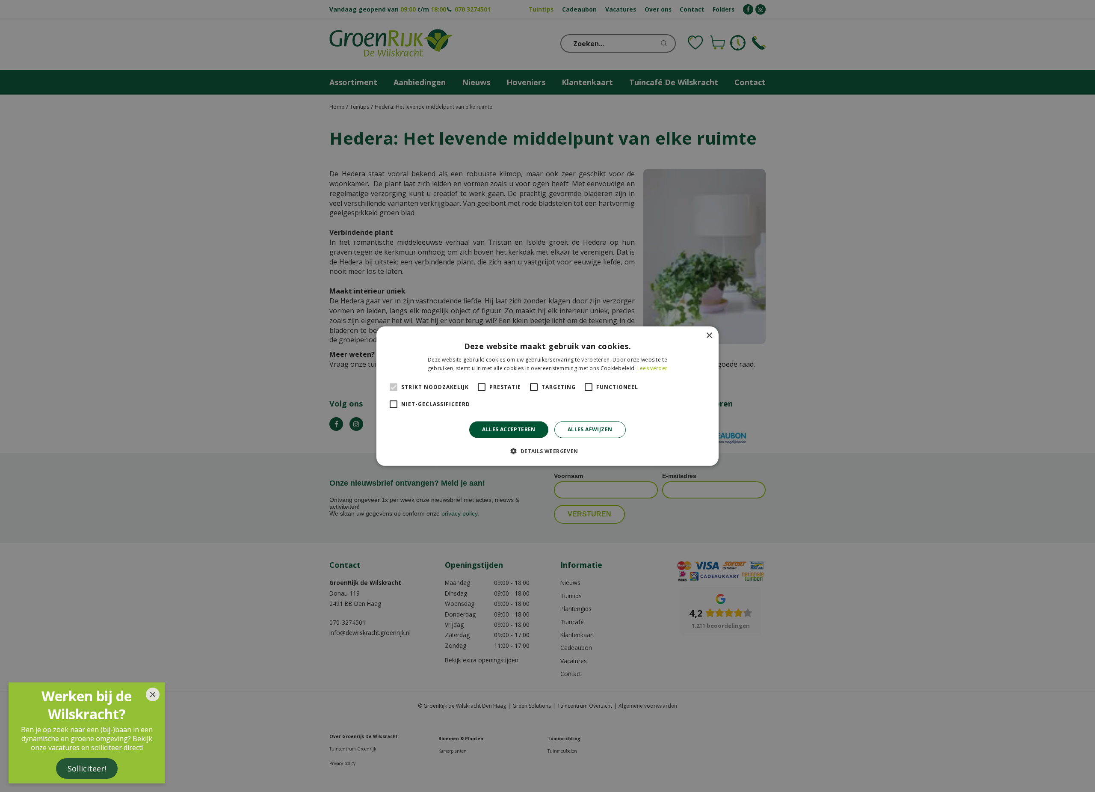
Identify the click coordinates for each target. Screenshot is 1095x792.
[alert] (547, 396)
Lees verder (652, 368)
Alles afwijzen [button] (590, 429)
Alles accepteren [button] (508, 429)
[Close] (153, 694)
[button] (547, 451)
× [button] (709, 335)
